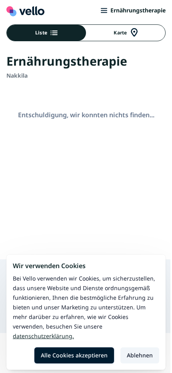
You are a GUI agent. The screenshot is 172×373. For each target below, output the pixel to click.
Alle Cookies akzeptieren (74, 355)
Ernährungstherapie (138, 10)
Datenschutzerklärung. (43, 336)
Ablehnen (140, 355)
